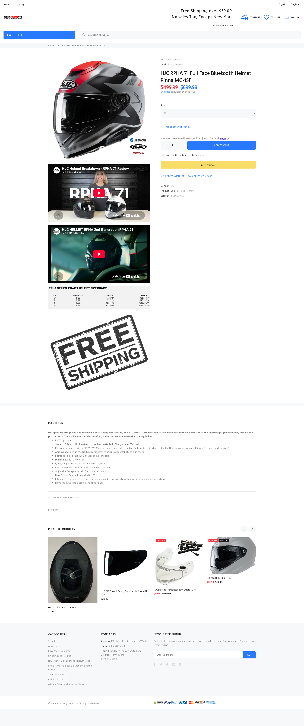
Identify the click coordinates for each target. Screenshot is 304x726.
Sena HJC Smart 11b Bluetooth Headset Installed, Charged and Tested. (97, 444)
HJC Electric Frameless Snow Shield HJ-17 (175, 590)
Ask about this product (178, 127)
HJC (172, 186)
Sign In (282, 4)
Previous (244, 529)
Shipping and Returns (59, 656)
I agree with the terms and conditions (185, 155)
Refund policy (55, 680)
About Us (53, 646)
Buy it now (208, 165)
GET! (249, 655)
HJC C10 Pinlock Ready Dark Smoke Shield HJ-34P (124, 593)
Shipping (165, 92)
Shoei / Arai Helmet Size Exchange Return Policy (70, 668)
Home (51, 45)
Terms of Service (57, 675)
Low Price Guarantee (59, 651)
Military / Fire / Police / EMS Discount (67, 685)
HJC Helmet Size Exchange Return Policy (69, 661)
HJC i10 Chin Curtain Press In (62, 608)
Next (252, 529)
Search (52, 641)
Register (295, 4)
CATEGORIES (15, 35)
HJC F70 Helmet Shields (219, 578)
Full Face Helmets (185, 191)
